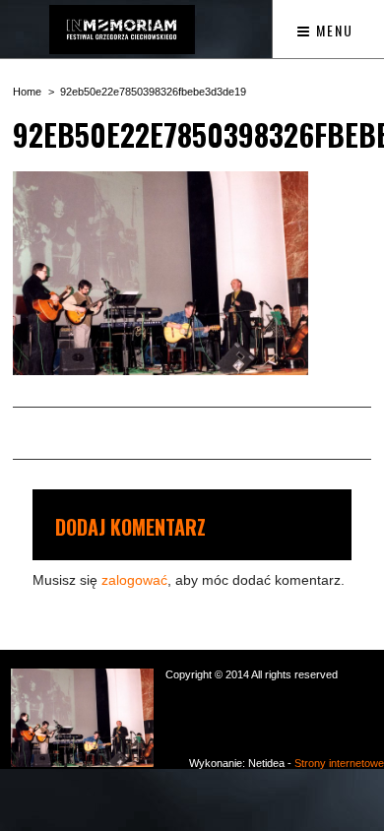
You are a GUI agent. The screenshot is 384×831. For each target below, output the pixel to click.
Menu (332, 30)
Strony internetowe (339, 763)
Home (27, 91)
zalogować (134, 580)
